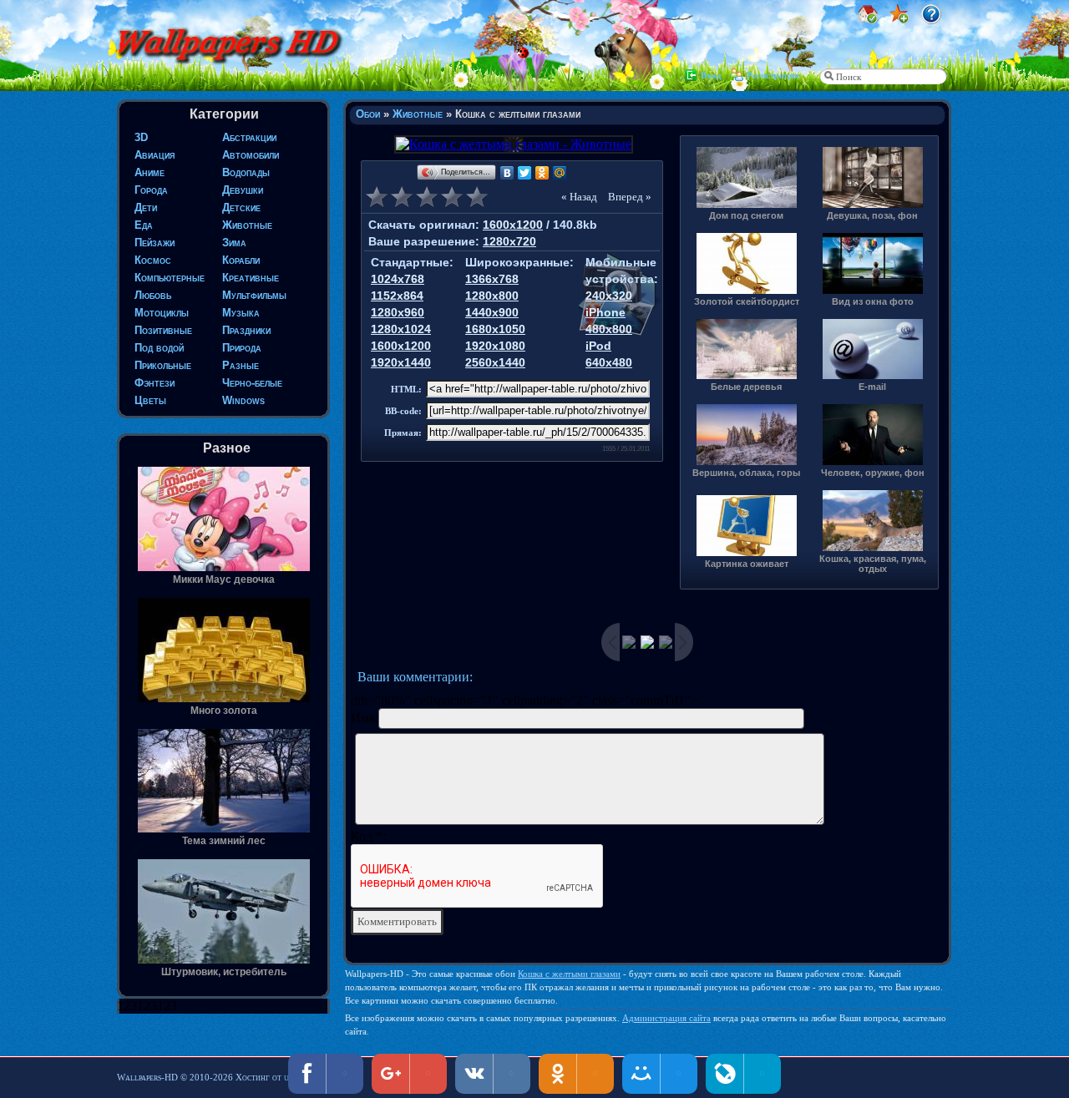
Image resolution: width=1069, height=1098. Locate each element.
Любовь (152, 295)
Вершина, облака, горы (746, 473)
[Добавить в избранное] (899, 20)
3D (141, 137)
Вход (711, 75)
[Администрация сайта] (931, 20)
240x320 (608, 295)
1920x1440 (401, 362)
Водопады (246, 172)
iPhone (605, 312)
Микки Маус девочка (224, 579)
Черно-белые (252, 383)
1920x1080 (495, 345)
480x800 (608, 329)
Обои (368, 114)
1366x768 (492, 279)
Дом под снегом (746, 215)
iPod (598, 345)
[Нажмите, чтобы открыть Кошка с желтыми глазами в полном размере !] (512, 144)
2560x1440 (495, 362)
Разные (240, 365)
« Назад (579, 196)
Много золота (223, 710)
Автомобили (250, 155)
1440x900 (492, 312)
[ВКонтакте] (507, 173)
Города (151, 190)
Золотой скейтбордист (746, 301)
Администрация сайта (666, 1018)
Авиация (154, 155)
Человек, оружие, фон (873, 473)
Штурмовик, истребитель (223, 972)
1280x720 (509, 241)
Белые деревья (746, 387)
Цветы (150, 400)
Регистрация (773, 75)
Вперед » (629, 196)
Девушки (242, 190)
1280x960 (397, 312)
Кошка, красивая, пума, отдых (872, 564)
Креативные (250, 277)
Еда (143, 225)
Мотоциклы (161, 312)
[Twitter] (525, 173)
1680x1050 (495, 329)
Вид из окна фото (873, 301)
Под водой (159, 348)
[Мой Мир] (560, 173)
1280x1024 (401, 329)
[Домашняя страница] (868, 20)
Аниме (149, 172)
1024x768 (397, 279)
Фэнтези (154, 383)
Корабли (241, 260)
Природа (241, 348)
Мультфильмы (254, 295)
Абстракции (249, 137)
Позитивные (163, 330)
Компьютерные (169, 277)
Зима (234, 242)
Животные (247, 225)
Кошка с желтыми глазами (569, 974)
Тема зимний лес (224, 841)
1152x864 (397, 295)
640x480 (608, 362)
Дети (145, 207)
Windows (243, 400)
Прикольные (162, 365)
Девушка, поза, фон (872, 215)
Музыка (241, 312)
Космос (152, 260)
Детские (241, 207)
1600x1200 (513, 224)
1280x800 (492, 295)
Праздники (246, 330)
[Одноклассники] (542, 173)
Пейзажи (154, 242)
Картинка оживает (746, 564)
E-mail (872, 387)
